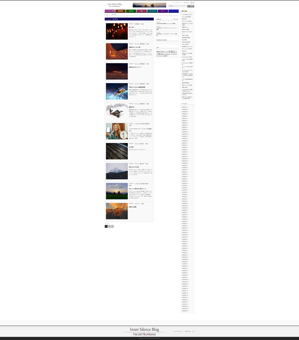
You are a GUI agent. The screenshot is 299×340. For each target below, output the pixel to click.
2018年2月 (184, 180)
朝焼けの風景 (132, 207)
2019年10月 (184, 136)
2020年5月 (184, 122)
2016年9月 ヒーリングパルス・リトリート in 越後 (167, 34)
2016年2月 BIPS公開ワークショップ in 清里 (166, 23)
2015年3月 (184, 250)
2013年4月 (184, 297)
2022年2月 (184, 107)
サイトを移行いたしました (187, 14)
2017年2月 (184, 198)
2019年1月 (184, 156)
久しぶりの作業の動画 (186, 16)
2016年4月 (184, 221)
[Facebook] (193, 331)
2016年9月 (184, 210)
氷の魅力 (131, 147)
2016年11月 (184, 205)
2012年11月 (184, 308)
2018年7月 (184, 169)
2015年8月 (184, 239)
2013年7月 (184, 290)
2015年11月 (184, 232)
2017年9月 (184, 185)
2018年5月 (184, 174)
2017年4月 (184, 194)
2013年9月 (184, 286)
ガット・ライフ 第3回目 (186, 21)
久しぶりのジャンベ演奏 (187, 56)
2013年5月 (184, 295)
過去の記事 (176, 19)
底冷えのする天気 (134, 167)
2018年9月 (184, 165)
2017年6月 (184, 189)
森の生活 (131, 11)
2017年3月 (184, 196)
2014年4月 (184, 272)
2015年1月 (184, 252)
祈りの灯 (131, 27)
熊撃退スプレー (185, 27)
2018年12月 (184, 158)
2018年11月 (184, 160)
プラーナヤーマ (152, 11)
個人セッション (164, 54)
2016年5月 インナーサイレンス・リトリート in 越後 (166, 28)
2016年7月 (184, 214)
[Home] (107, 14)
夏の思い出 (184, 50)
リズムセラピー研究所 (110, 11)
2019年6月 (184, 145)
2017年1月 (184, 201)
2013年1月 (184, 304)
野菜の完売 (184, 18)
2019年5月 (184, 147)
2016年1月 (184, 227)
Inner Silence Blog (148, 338)
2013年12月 (184, 279)
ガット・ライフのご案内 (187, 48)
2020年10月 (184, 111)
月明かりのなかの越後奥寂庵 (137, 87)
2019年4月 (184, 149)
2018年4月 (184, 176)
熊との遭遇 (184, 39)
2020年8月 (184, 116)
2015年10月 (184, 234)
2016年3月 (184, 223)
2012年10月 (184, 310)
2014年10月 (184, 259)
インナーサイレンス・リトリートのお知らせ (140, 129)
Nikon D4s (160, 51)
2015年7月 (184, 241)
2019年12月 (184, 131)
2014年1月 (184, 277)
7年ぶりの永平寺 (185, 44)
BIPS (142, 11)
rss (191, 3)
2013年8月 (184, 288)
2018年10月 (184, 163)
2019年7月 (184, 142)
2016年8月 (184, 212)
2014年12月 (184, 254)
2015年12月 (184, 230)
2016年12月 (184, 203)
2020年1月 (184, 129)
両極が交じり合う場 (134, 47)
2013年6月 (184, 292)
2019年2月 (184, 154)
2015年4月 (184, 248)
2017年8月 (184, 187)
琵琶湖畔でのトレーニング (187, 46)
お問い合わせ (186, 2)
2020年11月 (184, 109)
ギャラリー (163, 11)
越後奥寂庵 (120, 11)
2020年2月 (184, 127)
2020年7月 (184, 118)
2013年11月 (184, 281)
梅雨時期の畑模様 (185, 82)
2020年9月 (184, 113)
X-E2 (171, 51)
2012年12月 (184, 306)
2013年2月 (184, 301)
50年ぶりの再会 (185, 35)
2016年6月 (184, 216)
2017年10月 (184, 183)
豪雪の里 (131, 107)
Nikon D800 (166, 51)
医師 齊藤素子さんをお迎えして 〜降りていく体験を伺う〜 (187, 75)
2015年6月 (184, 243)
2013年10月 (184, 283)
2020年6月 (184, 120)
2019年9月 (184, 138)
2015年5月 (184, 245)
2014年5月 (184, 270)
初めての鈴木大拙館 (186, 41)
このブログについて (177, 2)
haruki (142, 23)
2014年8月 (184, 263)
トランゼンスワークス (173, 11)
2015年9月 (184, 236)
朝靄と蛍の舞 (184, 87)
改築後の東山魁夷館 (186, 37)
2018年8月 (184, 167)
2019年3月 (184, 151)
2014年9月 (184, 261)
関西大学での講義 (185, 29)
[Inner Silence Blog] (114, 7)
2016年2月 (184, 225)
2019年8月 (184, 140)
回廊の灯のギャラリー (135, 67)
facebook (193, 3)
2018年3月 (184, 178)
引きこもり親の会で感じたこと (137, 188)
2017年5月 (184, 192)
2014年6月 (184, 268)
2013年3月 (184, 299)
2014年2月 (184, 274)
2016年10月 (184, 207)
